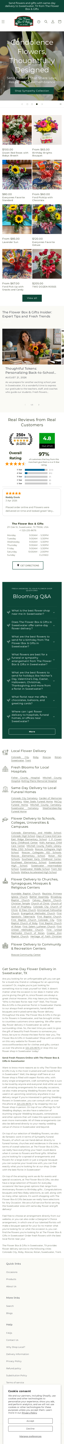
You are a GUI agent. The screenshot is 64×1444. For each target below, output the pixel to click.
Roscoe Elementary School (28, 855)
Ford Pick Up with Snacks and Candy (13, 288)
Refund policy (13, 1368)
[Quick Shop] (38, 21)
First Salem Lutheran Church (39, 926)
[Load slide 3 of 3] (37, 104)
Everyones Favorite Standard (13, 199)
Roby (36, 757)
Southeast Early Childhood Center (41, 859)
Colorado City (20, 757)
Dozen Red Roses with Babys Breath (15, 154)
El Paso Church (27, 910)
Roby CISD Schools (22, 849)
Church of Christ (40, 903)
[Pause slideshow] (60, 104)
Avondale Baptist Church (25, 893)
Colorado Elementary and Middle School (36, 832)
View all (32, 298)
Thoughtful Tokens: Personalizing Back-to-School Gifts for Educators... (29, 371)
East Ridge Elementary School (29, 839)
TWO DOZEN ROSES (44, 286)
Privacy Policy (29, 1412)
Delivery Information (17, 1354)
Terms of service (15, 1382)
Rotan (58, 757)
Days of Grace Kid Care (48, 836)
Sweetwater (17, 760)
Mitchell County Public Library (44, 845)
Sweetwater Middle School (35, 869)
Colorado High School (23, 836)
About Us (11, 1286)
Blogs (9, 1313)
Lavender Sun (10, 242)
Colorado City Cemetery (24, 798)
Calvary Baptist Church (46, 900)
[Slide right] (38, 404)
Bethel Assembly (39, 896)
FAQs (9, 1333)
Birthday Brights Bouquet (42, 154)
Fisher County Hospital (25, 777)
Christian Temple (20, 903)
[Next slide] (42, 104)
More (32, 731)
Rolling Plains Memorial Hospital (39, 781)
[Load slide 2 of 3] (32, 104)
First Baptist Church (49, 916)
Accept (30, 1421)
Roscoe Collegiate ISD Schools (41, 852)
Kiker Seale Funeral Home (38, 801)
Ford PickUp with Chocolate (42, 199)
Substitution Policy (16, 1375)
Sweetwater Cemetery (24, 808)
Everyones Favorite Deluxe (43, 243)
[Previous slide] (22, 104)
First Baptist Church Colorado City (32, 919)
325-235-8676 (32, 1047)
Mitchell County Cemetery (45, 804)
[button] (46, 21)
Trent (28, 760)
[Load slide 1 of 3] (27, 104)
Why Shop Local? (15, 1347)
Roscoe (47, 757)
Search (10, 1306)
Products (11, 1279)
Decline (30, 1428)
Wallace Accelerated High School (39, 872)
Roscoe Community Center (26, 954)
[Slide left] (25, 404)
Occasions (11, 1272)
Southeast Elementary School (28, 862)
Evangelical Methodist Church (38, 913)
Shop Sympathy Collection (32, 90)
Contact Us (12, 1340)
